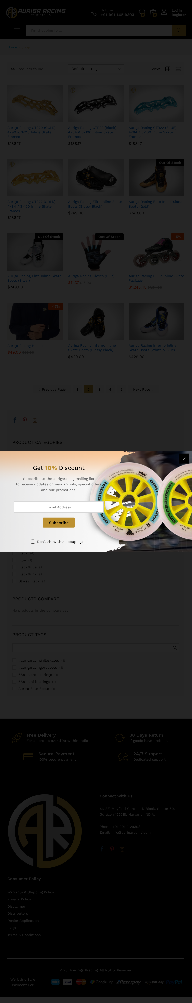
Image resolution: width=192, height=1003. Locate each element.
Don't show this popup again (62, 542)
